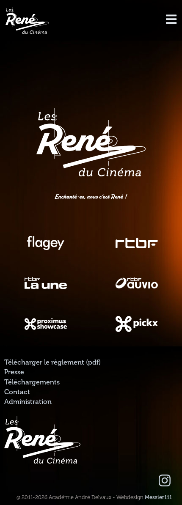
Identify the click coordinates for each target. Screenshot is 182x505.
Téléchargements (32, 382)
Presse (14, 372)
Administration (28, 402)
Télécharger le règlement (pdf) (52, 362)
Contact (17, 392)
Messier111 (158, 497)
